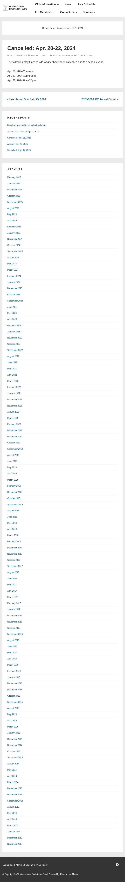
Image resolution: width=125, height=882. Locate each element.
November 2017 (14, 554)
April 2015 (12, 720)
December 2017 (14, 547)
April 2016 (12, 658)
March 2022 (12, 381)
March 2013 (12, 825)
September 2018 (15, 504)
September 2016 (15, 634)
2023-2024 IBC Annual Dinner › (99, 99)
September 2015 (15, 702)
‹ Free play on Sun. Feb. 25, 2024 (26, 99)
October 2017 (13, 560)
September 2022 (15, 350)
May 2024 (12, 263)
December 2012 (14, 838)
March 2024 (12, 270)
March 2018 (12, 535)
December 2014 (14, 739)
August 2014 (13, 763)
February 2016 (14, 671)
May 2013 (12, 813)
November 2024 (14, 239)
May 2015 (12, 714)
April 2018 (12, 529)
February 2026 (14, 177)
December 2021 (14, 399)
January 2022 (13, 393)
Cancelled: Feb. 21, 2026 (19, 138)
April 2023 (12, 319)
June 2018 (12, 517)
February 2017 (14, 603)
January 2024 (13, 282)
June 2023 (12, 307)
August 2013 (13, 807)
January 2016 (13, 677)
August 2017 (13, 572)
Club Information (45, 4)
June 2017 (12, 578)
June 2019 (12, 461)
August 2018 (13, 510)
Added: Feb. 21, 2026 (17, 144)
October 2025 (13, 196)
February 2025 (14, 226)
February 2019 (14, 486)
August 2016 (13, 640)
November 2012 (14, 844)
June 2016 (12, 646)
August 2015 (13, 708)
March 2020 (12, 418)
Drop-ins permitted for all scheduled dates (27, 125)
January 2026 (13, 183)
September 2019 (15, 449)
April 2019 (12, 473)
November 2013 (14, 794)
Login (45, 865)
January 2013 (13, 831)
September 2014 (15, 757)
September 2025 (15, 202)
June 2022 (12, 362)
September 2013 (15, 801)
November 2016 (14, 622)
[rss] (118, 866)
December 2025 (14, 189)
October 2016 (13, 628)
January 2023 (13, 331)
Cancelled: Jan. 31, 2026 (19, 150)
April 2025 (12, 220)
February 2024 (14, 276)
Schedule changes (81, 55)
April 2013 (12, 819)
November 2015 (14, 689)
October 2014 (13, 751)
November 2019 (14, 436)
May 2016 (12, 652)
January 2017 (13, 609)
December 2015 (14, 683)
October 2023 (13, 294)
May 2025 (12, 214)
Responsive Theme (69, 874)
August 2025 (13, 208)
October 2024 (13, 245)
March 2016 (12, 665)
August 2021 (13, 412)
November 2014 (14, 745)
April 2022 (12, 375)
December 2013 (14, 788)
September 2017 (15, 566)
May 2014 (12, 770)
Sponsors (89, 12)
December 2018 (14, 492)
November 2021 (14, 406)
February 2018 (14, 541)
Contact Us (67, 12)
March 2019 (12, 480)
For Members (43, 12)
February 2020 (14, 424)
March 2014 (12, 782)
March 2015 (12, 727)
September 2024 (15, 251)
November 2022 (14, 338)
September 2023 (15, 301)
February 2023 (14, 325)
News (68, 4)
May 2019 (12, 467)
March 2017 (12, 597)
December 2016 (14, 615)
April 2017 (12, 591)
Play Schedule (86, 4)
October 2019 (13, 442)
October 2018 (13, 498)
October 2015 (13, 696)
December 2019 (14, 430)
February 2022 (14, 387)
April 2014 (12, 776)
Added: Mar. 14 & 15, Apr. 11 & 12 (23, 131)
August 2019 (13, 455)
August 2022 (13, 356)
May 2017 (12, 584)
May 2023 (12, 313)
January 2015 (13, 733)
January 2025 (13, 233)
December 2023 (14, 288)
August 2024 (13, 257)
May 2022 (12, 368)
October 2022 (13, 344)
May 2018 (12, 523)
